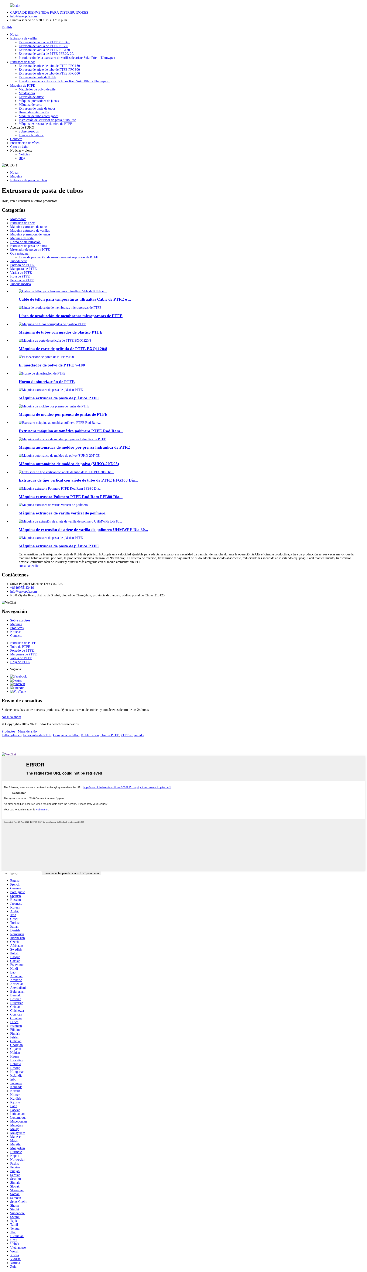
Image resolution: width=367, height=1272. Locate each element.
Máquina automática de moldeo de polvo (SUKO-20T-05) (69, 464)
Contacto (16, 139)
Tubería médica (20, 284)
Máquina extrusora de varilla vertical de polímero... (64, 513)
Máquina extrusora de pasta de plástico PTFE (59, 398)
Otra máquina (19, 253)
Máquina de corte (30, 104)
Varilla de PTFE (21, 272)
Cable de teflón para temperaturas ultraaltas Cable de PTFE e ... (75, 299)
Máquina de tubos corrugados (38, 116)
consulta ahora (11, 717)
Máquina (16, 176)
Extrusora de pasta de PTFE (37, 77)
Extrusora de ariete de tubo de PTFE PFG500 (49, 73)
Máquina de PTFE (22, 85)
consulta (24, 566)
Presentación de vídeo (25, 143)
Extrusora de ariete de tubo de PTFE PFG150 (49, 66)
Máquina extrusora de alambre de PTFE (45, 123)
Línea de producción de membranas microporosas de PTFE (58, 257)
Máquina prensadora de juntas (39, 101)
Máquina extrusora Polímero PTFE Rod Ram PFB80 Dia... (71, 496)
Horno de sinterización (34, 112)
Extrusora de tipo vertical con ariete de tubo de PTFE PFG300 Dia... (78, 480)
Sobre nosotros (29, 131)
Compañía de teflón (66, 735)
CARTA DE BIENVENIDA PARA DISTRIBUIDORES (49, 12)
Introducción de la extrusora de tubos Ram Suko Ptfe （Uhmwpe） (64, 81)
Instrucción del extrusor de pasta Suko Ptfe (47, 120)
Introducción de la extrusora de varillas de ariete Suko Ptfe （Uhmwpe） (68, 57)
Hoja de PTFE (20, 276)
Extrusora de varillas (24, 38)
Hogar (14, 34)
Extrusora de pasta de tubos (37, 108)
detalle (34, 566)
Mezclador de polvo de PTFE (30, 249)
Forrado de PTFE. (22, 265)
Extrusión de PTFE (23, 643)
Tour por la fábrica (31, 135)
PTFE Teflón (90, 735)
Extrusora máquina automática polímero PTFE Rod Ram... (71, 431)
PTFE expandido (132, 735)
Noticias (24, 154)
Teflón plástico (11, 735)
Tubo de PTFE (20, 646)
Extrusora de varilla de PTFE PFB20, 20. (46, 53)
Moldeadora (27, 93)
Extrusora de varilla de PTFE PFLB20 (44, 42)
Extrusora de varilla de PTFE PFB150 (44, 50)
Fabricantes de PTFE (37, 735)
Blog (22, 158)
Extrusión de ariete (31, 97)
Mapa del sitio (27, 731)
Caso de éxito (19, 146)
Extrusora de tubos (22, 62)
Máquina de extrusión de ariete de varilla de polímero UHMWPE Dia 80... (83, 529)
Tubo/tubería (18, 261)
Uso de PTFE (109, 735)
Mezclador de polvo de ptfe (37, 89)
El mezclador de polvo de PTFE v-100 (52, 365)
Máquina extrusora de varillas (30, 230)
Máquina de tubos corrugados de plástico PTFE (60, 332)
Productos (17, 628)
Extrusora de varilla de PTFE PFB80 (43, 46)
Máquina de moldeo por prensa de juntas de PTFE (63, 414)
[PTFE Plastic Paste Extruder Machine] (51, 538)
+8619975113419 (22, 587)
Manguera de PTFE (23, 268)
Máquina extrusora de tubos (28, 226)
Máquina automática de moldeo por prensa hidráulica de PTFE (74, 447)
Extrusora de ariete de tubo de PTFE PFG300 (49, 69)
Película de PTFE (22, 280)
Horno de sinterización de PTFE (47, 381)
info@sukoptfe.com (23, 16)
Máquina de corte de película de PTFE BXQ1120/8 (63, 349)
